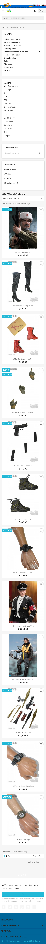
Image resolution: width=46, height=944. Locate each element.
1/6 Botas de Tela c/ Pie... (23, 519)
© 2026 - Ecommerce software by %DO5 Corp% (21, 941)
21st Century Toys (11, 86)
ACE (5, 97)
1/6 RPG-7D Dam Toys (23, 733)
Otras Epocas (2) (11, 183)
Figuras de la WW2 (12, 42)
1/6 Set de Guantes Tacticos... (23, 412)
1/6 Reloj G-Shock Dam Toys (23, 786)
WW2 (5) (8, 174)
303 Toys (7, 89)
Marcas (7, 83)
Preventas (8, 67)
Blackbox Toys (9, 118)
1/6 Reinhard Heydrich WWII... (23, 626)
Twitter (10, 907)
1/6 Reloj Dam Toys (23, 840)
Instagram (28, 907)
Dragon (7, 136)
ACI (5, 100)
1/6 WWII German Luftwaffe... (23, 679)
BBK (5, 114)
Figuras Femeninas (12, 55)
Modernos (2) (10, 169)
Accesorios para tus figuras (16, 52)
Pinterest (22, 907)
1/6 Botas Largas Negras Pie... (23, 306)
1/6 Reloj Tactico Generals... (23, 573)
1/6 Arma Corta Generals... (23, 466)
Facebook (3, 907)
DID (5, 132)
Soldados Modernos (12, 39)
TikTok (34, 907)
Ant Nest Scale (10, 107)
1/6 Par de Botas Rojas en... (23, 359)
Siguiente (38, 856)
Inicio (8, 34)
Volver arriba (35, 862)
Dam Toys (8, 125)
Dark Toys (8, 129)
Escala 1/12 (8, 70)
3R (5, 93)
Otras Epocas (10, 48)
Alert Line (7, 104)
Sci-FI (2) (8, 178)
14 (12, 856)
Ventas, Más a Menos (23, 198)
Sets (6, 61)
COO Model (8, 121)
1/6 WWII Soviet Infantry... (23, 252)
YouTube (16, 907)
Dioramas (8, 64)
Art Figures (8, 111)
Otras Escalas (10, 58)
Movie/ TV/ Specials (12, 45)
